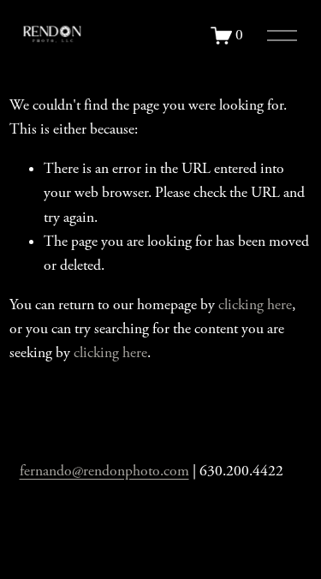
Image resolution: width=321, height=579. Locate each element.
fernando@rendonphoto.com (104, 471)
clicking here (255, 304)
